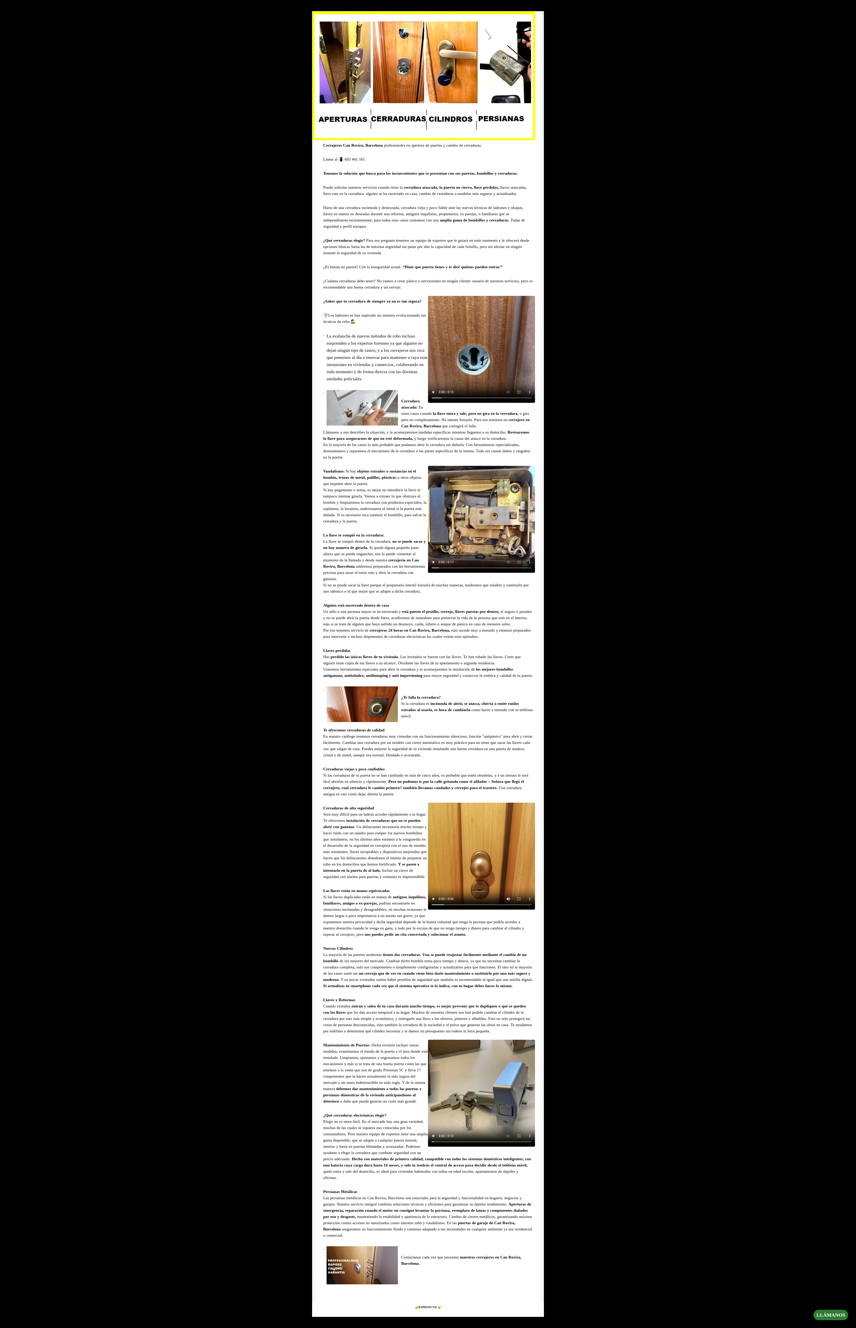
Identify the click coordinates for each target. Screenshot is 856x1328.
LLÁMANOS (831, 1315)
